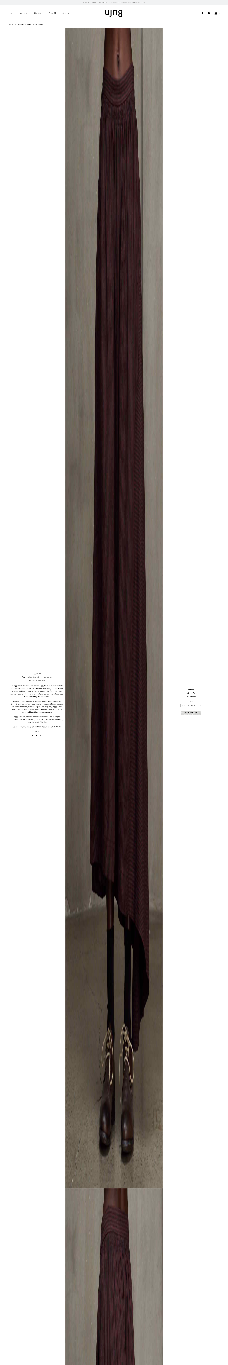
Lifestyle (38, 13)
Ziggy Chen (37, 673)
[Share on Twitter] (36, 735)
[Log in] (209, 12)
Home (10, 24)
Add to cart (191, 713)
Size (191, 701)
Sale (65, 13)
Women (23, 13)
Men (10, 13)
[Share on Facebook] (33, 735)
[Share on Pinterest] (40, 735)
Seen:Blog (53, 13)
